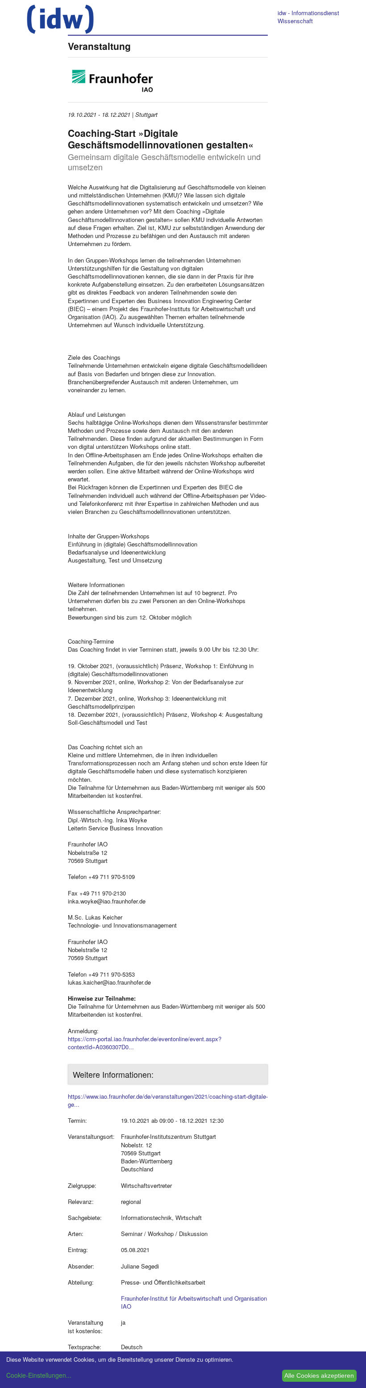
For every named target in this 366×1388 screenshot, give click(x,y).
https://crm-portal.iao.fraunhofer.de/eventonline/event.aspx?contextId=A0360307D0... (144, 1043)
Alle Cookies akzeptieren (319, 1375)
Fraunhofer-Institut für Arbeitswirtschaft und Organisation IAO (194, 1302)
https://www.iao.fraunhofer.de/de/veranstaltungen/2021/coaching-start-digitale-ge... (168, 1100)
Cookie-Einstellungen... (38, 1375)
